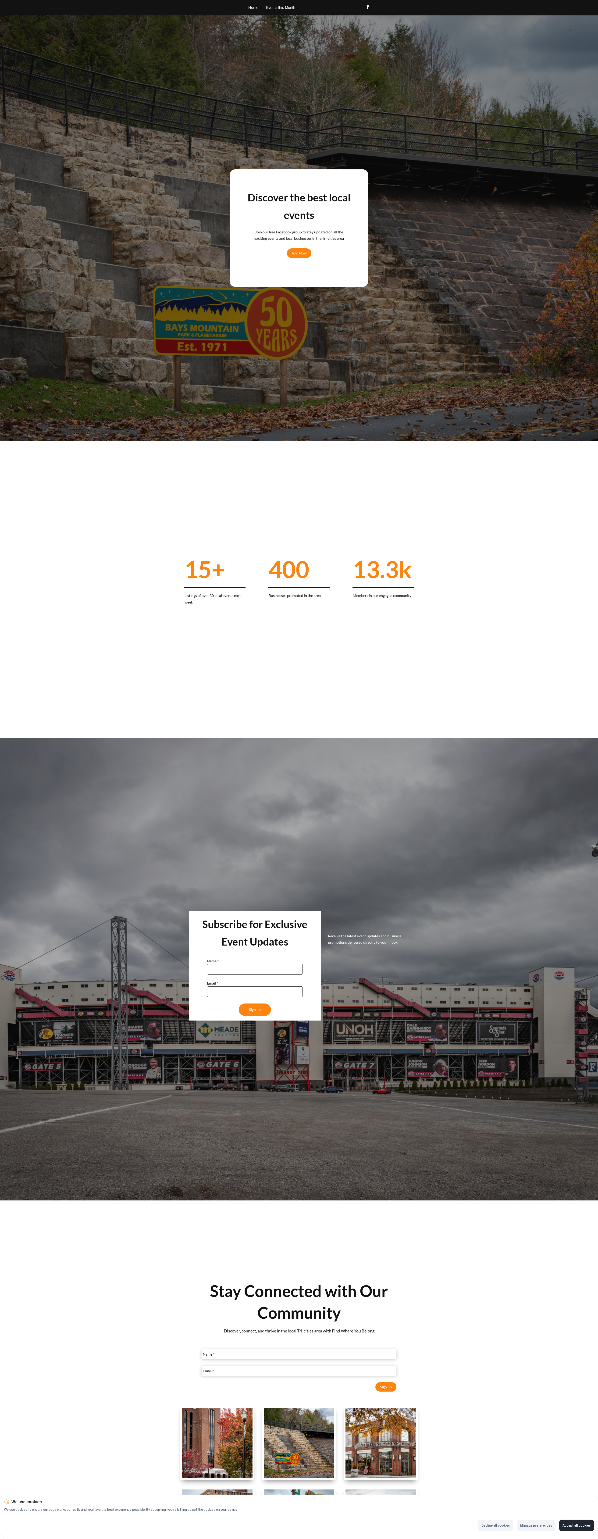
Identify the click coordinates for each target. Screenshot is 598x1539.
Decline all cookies (495, 1525)
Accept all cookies (576, 1525)
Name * (213, 961)
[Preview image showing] (217, 1443)
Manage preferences (536, 1525)
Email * (212, 983)
